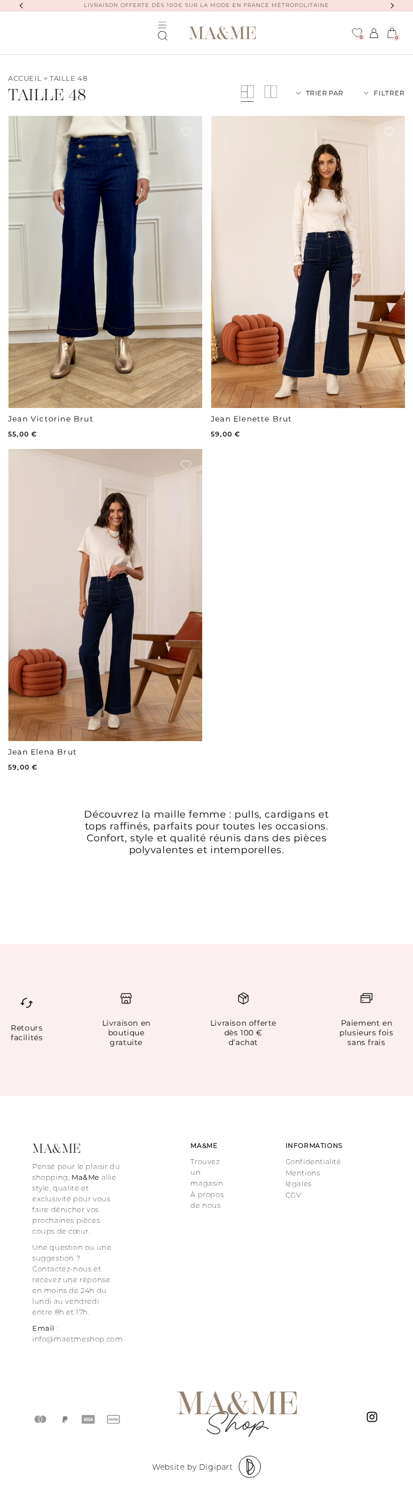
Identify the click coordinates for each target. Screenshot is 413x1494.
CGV (294, 1195)
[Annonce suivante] (392, 5)
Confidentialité (313, 1161)
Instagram (374, 1420)
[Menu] (162, 24)
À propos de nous (207, 1199)
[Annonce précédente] (21, 5)
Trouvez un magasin (206, 1172)
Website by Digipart (192, 1467)
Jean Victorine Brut (51, 419)
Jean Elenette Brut (252, 419)
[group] (105, 262)
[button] (162, 35)
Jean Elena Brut (42, 752)
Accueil (24, 78)
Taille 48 (68, 78)
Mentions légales (303, 1178)
